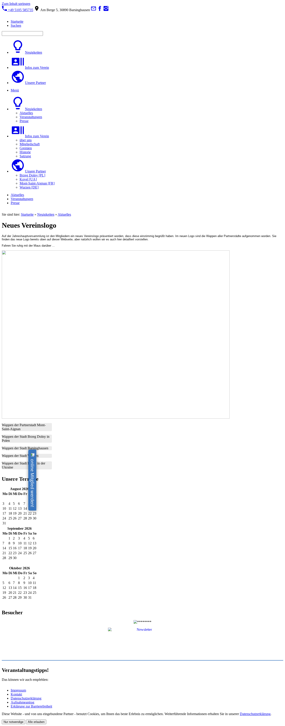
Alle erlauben (36, 722)
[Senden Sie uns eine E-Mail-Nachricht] (93, 10)
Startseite (27, 214)
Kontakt (16, 694)
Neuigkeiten (45, 214)
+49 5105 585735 (20, 10)
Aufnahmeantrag (22, 702)
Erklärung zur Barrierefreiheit (31, 706)
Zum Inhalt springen (16, 4)
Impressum (18, 690)
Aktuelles (64, 214)
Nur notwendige (13, 722)
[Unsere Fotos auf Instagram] (106, 10)
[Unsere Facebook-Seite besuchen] (99, 10)
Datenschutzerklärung (26, 698)
